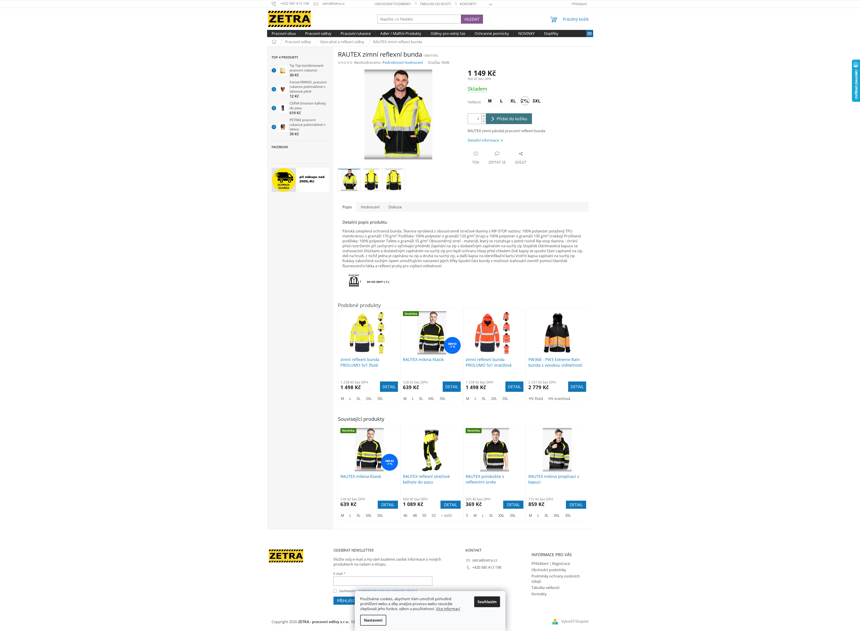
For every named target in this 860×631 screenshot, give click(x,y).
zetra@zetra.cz (484, 560)
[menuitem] (283, 33)
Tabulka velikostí (435, 4)
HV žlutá (536, 398)
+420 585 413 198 (486, 567)
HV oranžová (559, 398)
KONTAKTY (468, 4)
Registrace (561, 563)
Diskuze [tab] (395, 207)
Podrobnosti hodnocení (402, 62)
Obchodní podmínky (393, 4)
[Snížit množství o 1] (483, 121)
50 (424, 515)
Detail (387, 504)
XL (358, 515)
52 (434, 515)
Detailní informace (483, 140)
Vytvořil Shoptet (575, 621)
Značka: (438, 62)
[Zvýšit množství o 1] (483, 116)
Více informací (448, 608)
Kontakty (539, 593)
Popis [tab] (347, 207)
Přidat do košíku (512, 118)
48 (415, 515)
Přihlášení (540, 563)
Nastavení (373, 620)
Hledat (472, 19)
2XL (369, 398)
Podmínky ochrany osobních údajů (556, 579)
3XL (380, 515)
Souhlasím (487, 601)
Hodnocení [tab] (370, 207)
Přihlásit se (349, 600)
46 (405, 515)
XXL (369, 515)
